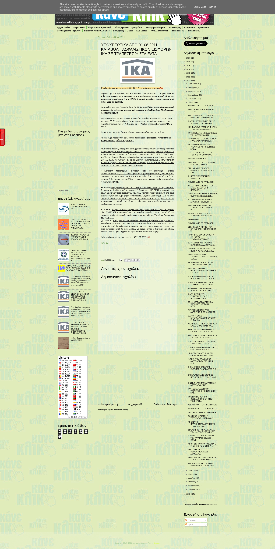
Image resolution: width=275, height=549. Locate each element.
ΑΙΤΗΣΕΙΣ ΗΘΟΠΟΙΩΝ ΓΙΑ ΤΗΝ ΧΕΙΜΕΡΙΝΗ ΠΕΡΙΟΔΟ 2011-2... (201, 264)
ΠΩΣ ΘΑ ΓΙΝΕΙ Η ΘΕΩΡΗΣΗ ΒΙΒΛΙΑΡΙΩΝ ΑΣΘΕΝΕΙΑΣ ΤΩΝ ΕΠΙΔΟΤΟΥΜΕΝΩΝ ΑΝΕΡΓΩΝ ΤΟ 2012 (80, 296)
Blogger (157, 543)
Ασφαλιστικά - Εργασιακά (99, 28)
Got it (212, 7)
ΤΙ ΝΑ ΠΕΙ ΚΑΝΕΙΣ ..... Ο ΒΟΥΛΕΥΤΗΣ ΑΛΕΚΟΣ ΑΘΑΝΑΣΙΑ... (198, 452)
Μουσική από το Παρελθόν (69, 31)
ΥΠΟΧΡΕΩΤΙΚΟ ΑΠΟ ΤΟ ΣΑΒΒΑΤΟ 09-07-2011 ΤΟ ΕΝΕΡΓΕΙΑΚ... (202, 445)
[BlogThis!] (129, 260)
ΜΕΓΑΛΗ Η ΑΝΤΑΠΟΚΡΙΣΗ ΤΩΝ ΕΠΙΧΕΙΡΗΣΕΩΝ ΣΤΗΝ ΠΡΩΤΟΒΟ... (200, 188)
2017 (188, 58)
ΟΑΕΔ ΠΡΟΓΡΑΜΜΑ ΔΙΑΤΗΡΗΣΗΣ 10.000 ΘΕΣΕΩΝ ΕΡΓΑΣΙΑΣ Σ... (201, 122)
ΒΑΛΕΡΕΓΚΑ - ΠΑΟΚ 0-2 (197, 158)
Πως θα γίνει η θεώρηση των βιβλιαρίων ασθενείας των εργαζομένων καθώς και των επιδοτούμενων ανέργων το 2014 (81, 281)
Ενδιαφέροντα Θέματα (155, 28)
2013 (188, 73)
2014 (188, 69)
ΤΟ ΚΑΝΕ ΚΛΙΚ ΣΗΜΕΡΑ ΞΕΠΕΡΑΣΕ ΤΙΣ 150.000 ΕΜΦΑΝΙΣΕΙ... (202, 134)
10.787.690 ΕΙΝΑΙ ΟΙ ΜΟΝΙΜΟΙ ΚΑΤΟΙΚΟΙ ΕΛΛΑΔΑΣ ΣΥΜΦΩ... (201, 244)
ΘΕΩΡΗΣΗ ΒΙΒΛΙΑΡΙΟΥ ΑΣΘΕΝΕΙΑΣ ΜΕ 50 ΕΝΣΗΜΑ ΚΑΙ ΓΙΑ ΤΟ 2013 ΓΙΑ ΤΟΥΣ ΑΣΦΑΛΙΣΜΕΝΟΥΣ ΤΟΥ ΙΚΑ (80, 255)
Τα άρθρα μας (175, 28)
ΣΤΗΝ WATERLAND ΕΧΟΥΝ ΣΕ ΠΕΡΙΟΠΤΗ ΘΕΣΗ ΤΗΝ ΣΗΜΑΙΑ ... (202, 377)
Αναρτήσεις (191, 520)
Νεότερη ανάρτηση (108, 404)
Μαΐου (191, 474)
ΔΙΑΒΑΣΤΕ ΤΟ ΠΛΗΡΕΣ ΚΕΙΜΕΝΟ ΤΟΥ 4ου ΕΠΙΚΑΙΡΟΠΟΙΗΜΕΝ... (202, 431)
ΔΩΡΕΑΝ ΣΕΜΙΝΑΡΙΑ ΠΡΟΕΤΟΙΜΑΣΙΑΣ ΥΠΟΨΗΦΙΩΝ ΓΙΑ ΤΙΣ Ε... (202, 270)
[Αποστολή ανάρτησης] (121, 260)
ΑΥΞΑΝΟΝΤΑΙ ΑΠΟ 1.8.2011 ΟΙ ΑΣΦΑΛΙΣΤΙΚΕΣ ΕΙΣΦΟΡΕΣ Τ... (201, 214)
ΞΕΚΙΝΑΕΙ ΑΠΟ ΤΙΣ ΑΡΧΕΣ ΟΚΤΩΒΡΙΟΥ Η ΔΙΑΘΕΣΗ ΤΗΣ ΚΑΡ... (201, 170)
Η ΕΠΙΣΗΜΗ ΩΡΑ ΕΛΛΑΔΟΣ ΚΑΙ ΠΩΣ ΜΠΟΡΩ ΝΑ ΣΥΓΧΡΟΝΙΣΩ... (202, 278)
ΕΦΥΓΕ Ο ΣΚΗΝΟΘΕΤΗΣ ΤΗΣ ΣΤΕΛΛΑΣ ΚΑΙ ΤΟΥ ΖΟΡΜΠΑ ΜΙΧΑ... (200, 208)
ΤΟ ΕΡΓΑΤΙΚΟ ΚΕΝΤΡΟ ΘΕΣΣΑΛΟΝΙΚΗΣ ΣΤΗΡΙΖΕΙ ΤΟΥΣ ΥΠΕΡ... (200, 399)
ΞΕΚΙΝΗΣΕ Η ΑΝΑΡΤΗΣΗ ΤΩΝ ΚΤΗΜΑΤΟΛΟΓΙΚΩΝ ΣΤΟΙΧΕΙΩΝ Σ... (202, 229)
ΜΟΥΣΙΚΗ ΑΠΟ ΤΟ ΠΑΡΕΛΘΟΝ (201, 106)
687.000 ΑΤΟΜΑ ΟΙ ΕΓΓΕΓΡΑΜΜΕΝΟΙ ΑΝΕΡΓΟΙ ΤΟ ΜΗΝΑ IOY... (202, 318)
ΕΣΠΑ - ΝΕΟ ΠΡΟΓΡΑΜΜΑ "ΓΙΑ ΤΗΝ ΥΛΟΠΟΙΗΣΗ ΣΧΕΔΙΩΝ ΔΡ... (202, 195)
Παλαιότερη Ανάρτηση (165, 404)
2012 (188, 77)
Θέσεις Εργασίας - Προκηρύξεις (128, 28)
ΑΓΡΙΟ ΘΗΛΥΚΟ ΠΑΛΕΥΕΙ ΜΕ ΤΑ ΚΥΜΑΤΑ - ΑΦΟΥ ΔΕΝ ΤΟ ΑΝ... (201, 331)
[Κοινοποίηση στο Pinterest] (138, 260)
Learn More (200, 7)
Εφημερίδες (118, 31)
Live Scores (141, 31)
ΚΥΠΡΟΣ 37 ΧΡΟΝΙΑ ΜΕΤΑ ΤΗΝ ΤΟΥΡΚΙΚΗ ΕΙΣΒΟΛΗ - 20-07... (201, 283)
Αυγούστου (192, 99)
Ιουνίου (191, 470)
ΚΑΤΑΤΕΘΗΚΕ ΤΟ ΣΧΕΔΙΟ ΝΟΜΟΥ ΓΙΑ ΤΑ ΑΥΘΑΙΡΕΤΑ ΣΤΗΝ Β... (202, 140)
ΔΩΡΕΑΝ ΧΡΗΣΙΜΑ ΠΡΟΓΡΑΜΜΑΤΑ (202, 412)
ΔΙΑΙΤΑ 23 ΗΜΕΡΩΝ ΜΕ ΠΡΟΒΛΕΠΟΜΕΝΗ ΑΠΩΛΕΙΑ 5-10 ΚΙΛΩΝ (80, 237)
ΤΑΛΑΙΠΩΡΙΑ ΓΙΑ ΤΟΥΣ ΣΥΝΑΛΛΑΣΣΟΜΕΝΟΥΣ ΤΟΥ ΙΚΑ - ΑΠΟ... (202, 257)
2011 (188, 80)
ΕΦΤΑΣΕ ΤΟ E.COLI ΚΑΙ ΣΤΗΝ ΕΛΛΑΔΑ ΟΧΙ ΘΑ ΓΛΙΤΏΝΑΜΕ (201, 465)
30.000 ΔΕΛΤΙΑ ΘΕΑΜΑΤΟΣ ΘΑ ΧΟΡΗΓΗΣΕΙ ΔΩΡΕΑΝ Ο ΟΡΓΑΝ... (200, 304)
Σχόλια (190, 525)
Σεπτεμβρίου (193, 95)
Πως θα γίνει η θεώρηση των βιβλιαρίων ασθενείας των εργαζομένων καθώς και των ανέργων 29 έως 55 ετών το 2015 (81, 311)
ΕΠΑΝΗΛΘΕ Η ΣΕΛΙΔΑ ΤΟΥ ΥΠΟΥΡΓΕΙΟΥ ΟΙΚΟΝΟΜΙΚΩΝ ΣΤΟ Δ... (201, 147)
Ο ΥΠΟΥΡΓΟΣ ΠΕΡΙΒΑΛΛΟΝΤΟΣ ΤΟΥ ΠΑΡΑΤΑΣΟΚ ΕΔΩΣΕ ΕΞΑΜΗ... (201, 438)
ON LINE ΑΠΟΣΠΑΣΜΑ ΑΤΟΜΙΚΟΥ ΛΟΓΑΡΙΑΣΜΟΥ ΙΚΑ (202, 384)
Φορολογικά (79, 28)
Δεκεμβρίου (193, 84)
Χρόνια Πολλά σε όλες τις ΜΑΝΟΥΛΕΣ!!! (80, 339)
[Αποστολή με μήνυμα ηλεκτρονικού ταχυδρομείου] (126, 260)
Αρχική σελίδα (63, 28)
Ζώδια (130, 31)
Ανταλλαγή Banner (159, 31)
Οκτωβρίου (192, 91)
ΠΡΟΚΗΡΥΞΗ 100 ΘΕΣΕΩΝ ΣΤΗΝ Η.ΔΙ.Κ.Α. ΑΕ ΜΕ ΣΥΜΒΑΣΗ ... (201, 250)
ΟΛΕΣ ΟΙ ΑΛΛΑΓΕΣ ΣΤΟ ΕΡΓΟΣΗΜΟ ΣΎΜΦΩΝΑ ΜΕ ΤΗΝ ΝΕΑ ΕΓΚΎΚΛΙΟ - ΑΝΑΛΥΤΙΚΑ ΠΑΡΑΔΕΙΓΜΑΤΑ (81, 224)
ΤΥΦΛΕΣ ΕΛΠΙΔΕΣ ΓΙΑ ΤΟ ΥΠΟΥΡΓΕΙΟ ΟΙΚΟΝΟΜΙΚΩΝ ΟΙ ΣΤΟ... (202, 391)
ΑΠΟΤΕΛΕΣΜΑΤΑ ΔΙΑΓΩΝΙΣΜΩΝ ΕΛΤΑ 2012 (79, 206)
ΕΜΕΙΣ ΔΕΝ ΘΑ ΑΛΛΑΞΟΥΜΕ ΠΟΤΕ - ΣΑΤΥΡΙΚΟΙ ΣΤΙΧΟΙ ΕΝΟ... (202, 459)
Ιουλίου (191, 103)
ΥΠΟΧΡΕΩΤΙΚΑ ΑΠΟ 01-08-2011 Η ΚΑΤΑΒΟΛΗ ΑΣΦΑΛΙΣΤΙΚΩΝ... (201, 354)
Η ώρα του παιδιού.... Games (97, 31)
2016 (188, 62)
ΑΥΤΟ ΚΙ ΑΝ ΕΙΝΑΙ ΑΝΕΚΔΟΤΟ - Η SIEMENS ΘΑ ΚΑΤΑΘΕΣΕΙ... (201, 289)
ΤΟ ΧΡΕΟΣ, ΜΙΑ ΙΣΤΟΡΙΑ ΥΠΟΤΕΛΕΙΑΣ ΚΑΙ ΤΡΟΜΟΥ (200, 417)
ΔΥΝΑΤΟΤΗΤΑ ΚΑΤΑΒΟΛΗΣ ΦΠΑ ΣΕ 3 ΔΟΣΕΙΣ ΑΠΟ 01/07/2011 (202, 337)
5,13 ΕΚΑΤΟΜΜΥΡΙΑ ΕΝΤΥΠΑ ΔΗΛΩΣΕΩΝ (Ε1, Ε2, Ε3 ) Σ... (200, 201)
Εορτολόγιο (63, 190)
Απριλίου (192, 478)
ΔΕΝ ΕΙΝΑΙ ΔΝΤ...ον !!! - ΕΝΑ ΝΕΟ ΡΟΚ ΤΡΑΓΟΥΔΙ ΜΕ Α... (201, 163)
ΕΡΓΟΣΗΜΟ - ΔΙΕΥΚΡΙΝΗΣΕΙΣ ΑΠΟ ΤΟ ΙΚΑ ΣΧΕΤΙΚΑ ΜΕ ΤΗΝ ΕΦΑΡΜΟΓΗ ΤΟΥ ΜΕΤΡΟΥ (78, 268)
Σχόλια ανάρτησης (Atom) (118, 410)
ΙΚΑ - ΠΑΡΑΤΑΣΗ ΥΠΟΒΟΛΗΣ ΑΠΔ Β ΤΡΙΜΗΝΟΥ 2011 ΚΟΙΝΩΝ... (202, 128)
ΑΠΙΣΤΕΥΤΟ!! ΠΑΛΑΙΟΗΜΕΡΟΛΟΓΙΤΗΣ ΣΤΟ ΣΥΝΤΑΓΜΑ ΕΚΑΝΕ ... (201, 424)
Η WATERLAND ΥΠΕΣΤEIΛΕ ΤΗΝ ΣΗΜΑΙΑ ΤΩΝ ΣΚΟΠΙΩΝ (201, 342)
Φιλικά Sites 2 (194, 31)
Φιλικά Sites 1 (178, 31)
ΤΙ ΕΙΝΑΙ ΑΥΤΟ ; (194, 219)
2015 (188, 66)
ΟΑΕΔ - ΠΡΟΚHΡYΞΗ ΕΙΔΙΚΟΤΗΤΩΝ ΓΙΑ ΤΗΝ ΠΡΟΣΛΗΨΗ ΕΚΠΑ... (198, 296)
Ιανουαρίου (192, 489)
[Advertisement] (137, 376)
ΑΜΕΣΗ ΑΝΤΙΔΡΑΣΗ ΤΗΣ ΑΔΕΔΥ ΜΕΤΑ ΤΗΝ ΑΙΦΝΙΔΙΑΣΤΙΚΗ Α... (201, 116)
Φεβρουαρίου (193, 485)
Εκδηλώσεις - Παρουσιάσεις (196, 28)
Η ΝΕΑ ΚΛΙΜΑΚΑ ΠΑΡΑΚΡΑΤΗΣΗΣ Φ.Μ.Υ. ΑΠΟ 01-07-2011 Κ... (201, 348)
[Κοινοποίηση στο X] (132, 260)
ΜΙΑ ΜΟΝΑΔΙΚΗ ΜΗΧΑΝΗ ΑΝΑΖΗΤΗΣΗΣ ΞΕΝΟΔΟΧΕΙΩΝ (201, 311)
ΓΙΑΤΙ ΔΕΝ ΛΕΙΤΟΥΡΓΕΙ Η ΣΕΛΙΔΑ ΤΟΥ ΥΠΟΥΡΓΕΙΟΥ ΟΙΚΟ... (201, 154)
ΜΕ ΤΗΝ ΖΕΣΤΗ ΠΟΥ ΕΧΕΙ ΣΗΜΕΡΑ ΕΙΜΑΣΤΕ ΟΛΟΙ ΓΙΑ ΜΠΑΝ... (202, 325)
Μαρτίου (191, 482)
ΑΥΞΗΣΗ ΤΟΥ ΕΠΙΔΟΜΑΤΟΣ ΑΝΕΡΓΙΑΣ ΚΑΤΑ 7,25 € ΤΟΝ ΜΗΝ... (200, 361)
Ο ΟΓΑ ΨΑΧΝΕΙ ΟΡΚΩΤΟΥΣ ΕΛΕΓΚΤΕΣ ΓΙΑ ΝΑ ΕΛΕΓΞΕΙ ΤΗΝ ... (202, 369)
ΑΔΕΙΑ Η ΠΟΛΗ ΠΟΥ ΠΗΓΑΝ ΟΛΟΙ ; (202, 405)
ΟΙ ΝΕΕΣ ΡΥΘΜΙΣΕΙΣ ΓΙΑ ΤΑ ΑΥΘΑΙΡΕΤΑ (199, 177)
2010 (188, 494)
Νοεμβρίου (192, 87)
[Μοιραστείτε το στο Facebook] (135, 260)
